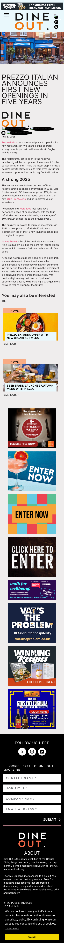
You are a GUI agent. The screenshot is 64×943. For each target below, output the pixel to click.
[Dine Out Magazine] (32, 20)
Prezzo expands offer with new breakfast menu (27, 336)
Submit (49, 819)
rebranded (25, 208)
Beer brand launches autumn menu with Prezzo (30, 387)
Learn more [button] (12, 928)
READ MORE (10, 343)
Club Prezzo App (16, 198)
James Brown (9, 241)
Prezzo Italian (9, 142)
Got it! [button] (32, 937)
